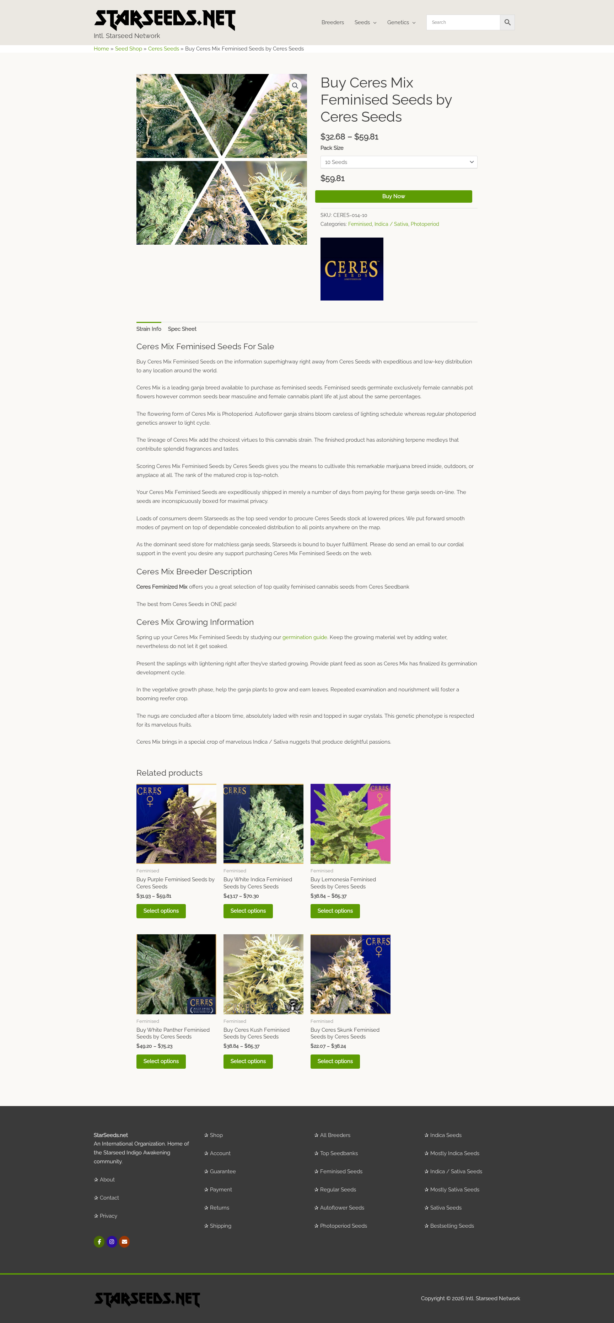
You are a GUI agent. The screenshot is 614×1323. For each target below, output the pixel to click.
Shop (216, 1135)
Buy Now (393, 196)
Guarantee (223, 1171)
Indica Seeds (446, 1135)
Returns (219, 1208)
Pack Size (332, 148)
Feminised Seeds (341, 1171)
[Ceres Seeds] (352, 269)
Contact (109, 1198)
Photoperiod (425, 224)
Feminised (360, 224)
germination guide (304, 637)
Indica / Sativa (391, 224)
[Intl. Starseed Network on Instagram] (112, 1242)
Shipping (220, 1226)
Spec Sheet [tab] (182, 329)
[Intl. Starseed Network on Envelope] (124, 1242)
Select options (161, 911)
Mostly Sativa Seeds (454, 1189)
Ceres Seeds (163, 49)
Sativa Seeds (446, 1208)
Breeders (333, 22)
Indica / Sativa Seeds (456, 1171)
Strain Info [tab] (148, 329)
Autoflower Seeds (342, 1208)
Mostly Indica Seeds (454, 1153)
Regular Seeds (338, 1189)
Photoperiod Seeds (343, 1226)
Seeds (362, 22)
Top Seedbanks (339, 1153)
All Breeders (335, 1135)
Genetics (398, 22)
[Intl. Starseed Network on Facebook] (99, 1242)
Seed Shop (128, 49)
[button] (295, 85)
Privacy (108, 1216)
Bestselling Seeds (452, 1226)
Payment (221, 1189)
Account (220, 1153)
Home (101, 49)
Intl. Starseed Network (127, 35)
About (107, 1179)
